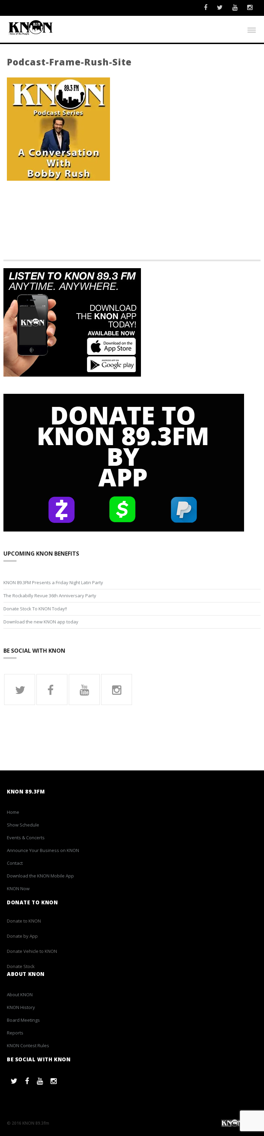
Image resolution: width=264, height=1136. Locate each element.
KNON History (21, 1007)
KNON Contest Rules (28, 1045)
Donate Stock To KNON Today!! (35, 609)
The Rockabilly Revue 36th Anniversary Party (49, 595)
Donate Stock (21, 966)
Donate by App (22, 936)
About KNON (20, 994)
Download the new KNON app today (40, 622)
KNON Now (18, 888)
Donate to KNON (24, 921)
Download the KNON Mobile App (40, 876)
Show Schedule (23, 825)
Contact (15, 863)
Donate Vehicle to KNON (32, 951)
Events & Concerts (26, 837)
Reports (15, 1033)
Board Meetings (23, 1020)
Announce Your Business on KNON (43, 850)
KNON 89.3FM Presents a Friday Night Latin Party (53, 582)
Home (13, 812)
